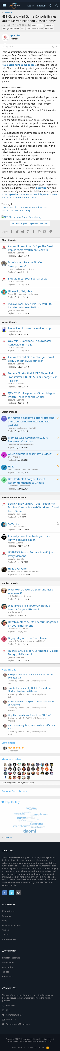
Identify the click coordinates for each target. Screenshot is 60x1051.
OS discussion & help (25, 269)
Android (32, 428)
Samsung (6, 916)
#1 (57, 46)
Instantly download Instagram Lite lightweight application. (29, 537)
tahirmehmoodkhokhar (18, 428)
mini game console (11, 28)
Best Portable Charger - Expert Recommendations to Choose (26, 480)
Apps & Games (9, 939)
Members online (12, 759)
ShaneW (11, 571)
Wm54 (11, 469)
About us (13, 523)
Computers (21, 514)
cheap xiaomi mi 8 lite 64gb (16, 210)
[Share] (53, 47)
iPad (10, 734)
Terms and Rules (18, 1047)
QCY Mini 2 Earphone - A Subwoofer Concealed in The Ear (29, 342)
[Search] (56, 5)
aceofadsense (14, 612)
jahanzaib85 (13, 485)
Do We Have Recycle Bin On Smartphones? (25, 264)
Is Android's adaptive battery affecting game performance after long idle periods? (31, 421)
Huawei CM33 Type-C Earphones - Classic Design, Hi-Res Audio (33, 652)
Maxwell (11, 542)
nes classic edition (35, 28)
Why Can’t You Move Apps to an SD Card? (30, 714)
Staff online (9, 743)
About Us (10, 1005)
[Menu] (4, 6)
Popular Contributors (14, 791)
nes (22, 28)
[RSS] (47, 1047)
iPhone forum (8, 911)
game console (38, 25)
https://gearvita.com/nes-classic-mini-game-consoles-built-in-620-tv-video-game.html (30, 196)
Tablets (5, 934)
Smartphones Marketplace (18, 1024)
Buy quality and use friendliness (27, 638)
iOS (22, 612)
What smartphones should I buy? (31, 641)
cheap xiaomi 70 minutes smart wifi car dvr (25, 207)
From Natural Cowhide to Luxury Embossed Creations (28, 439)
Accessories (29, 444)
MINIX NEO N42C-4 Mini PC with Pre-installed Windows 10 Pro (30, 305)
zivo (9, 457)
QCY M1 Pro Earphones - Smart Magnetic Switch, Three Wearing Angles (33, 395)
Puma (10, 294)
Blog (8, 1010)
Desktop (27, 596)
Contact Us (11, 1019)
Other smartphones (11, 925)
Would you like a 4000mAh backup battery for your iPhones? (29, 607)
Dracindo (12, 331)
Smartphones (8, 962)
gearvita (7, 25)
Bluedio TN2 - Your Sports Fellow (27, 278)
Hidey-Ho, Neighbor (20, 291)
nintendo (49, 28)
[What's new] (50, 5)
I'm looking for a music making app (29, 328)
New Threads (10, 669)
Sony (4, 920)
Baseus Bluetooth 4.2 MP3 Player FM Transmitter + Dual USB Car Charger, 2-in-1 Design (33, 376)
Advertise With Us (14, 1014)
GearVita (20, 252)
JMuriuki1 (12, 641)
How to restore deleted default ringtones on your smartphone (33, 623)
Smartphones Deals (11, 957)
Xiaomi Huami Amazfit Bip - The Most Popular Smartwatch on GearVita (30, 248)
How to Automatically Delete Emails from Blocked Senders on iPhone (29, 689)
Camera (5, 929)
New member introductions (26, 294)
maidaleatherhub (15, 444)
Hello (11, 466)
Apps (19, 331)
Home (41, 1047)
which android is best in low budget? (30, 454)
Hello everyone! (17, 568)
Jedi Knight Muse (15, 596)
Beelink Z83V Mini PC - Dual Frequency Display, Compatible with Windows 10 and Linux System (33, 507)
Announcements (19, 526)
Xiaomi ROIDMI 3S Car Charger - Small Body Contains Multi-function (31, 358)
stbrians (11, 269)
